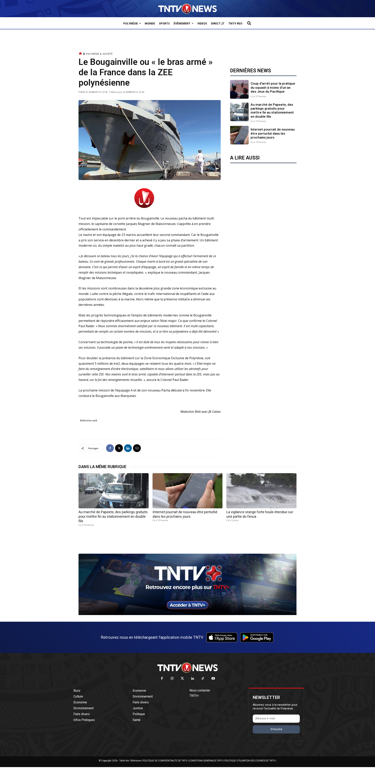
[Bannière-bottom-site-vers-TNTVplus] (187, 614)
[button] (249, 23)
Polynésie (92, 54)
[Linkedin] (128, 448)
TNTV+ (194, 696)
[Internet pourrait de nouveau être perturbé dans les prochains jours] (239, 135)
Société (107, 54)
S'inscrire (276, 729)
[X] (119, 448)
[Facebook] (110, 448)
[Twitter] (182, 678)
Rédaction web (88, 420)
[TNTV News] (187, 667)
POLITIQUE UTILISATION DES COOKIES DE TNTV (249, 760)
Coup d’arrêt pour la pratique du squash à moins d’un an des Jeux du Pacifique (273, 87)
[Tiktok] (203, 678)
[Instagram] (172, 678)
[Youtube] (213, 678)
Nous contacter (199, 690)
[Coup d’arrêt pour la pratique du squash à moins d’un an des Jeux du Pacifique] (239, 89)
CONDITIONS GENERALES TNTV (206, 760)
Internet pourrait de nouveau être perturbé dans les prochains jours (273, 133)
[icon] (80, 54)
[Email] (137, 448)
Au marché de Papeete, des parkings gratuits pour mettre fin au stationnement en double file (272, 110)
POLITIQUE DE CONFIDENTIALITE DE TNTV (165, 760)
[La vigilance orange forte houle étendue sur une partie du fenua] (261, 490)
